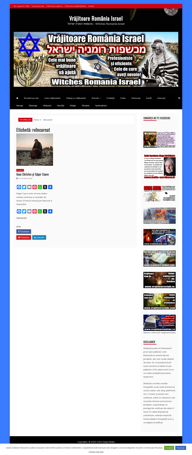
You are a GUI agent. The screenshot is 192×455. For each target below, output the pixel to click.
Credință (110, 98)
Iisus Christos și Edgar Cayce (32, 174)
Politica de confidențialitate (75, 6)
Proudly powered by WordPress (76, 445)
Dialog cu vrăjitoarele (76, 98)
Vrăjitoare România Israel (96, 18)
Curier (123, 98)
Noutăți (60, 105)
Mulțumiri (47, 105)
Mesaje (19, 105)
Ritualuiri (85, 105)
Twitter (39, 231)
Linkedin (40, 237)
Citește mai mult (21, 218)
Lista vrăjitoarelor (52, 98)
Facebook (24, 231)
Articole (95, 98)
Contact (91, 6)
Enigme (20, 170)
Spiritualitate (101, 105)
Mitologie (33, 105)
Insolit (149, 98)
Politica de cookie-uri (54, 6)
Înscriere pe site (38, 6)
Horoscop (135, 98)
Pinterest (24, 237)
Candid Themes (123, 445)
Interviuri (161, 98)
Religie (73, 105)
